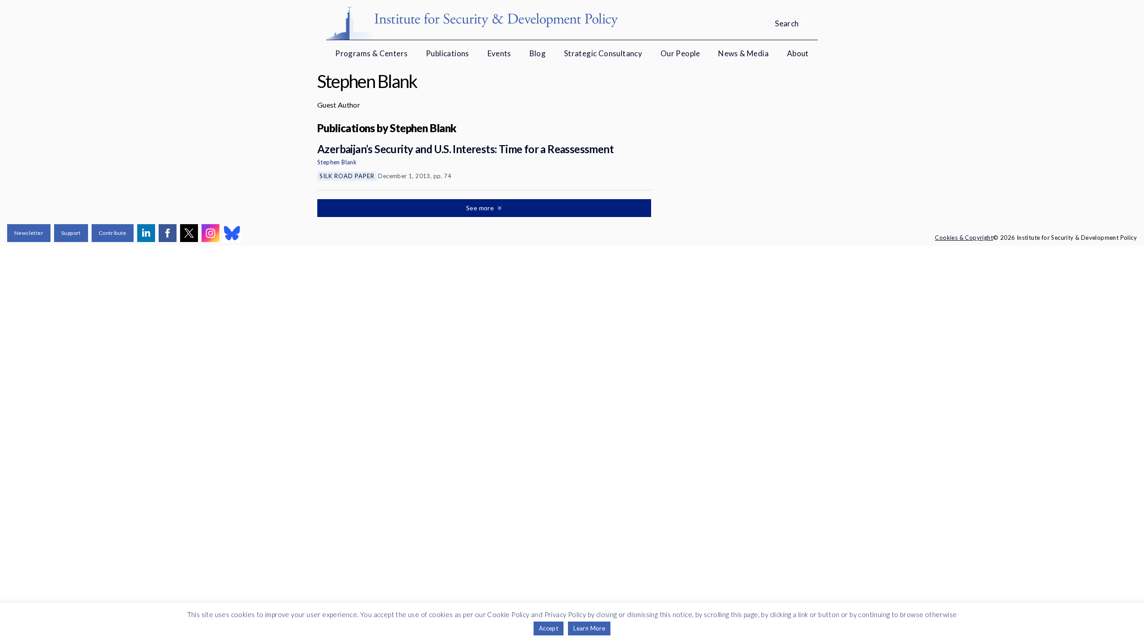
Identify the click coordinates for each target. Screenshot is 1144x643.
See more (481, 208)
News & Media (743, 53)
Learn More (589, 628)
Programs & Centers (371, 53)
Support (71, 233)
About (798, 53)
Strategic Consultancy (603, 53)
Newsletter (28, 233)
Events (499, 53)
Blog (538, 53)
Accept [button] (548, 628)
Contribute (112, 233)
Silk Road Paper (347, 176)
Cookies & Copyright (964, 237)
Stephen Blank (337, 162)
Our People (680, 53)
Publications (447, 53)
